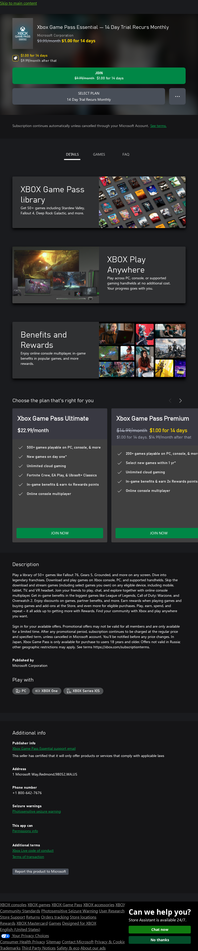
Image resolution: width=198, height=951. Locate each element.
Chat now (159, 929)
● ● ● (177, 96)
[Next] (180, 400)
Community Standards (20, 910)
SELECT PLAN (89, 96)
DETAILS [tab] (72, 154)
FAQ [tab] (125, 154)
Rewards (7, 923)
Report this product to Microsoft (40, 871)
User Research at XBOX (120, 910)
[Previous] (170, 400)
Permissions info (25, 830)
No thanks (160, 939)
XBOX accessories (98, 904)
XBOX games (39, 904)
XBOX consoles (13, 904)
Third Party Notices (39, 947)
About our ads (93, 947)
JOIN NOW (60, 533)
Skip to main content (18, 3)
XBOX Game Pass (67, 904)
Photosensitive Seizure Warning (69, 910)
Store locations (83, 917)
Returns (33, 917)
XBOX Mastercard (32, 923)
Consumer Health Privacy (22, 941)
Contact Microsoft (78, 941)
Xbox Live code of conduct (33, 850)
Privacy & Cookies (111, 941)
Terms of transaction (28, 856)
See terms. (158, 125)
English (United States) (20, 929)
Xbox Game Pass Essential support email (44, 748)
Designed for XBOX (79, 923)
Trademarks (10, 947)
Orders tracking (55, 917)
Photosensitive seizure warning (36, 811)
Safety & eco (68, 947)
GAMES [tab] (99, 154)
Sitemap (53, 941)
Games (55, 923)
